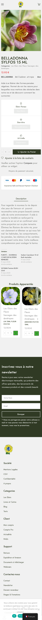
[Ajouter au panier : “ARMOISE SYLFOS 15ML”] (36, 333)
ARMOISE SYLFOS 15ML (31, 323)
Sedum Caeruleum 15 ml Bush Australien (29, 256)
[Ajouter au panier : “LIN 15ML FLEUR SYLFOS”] (15, 333)
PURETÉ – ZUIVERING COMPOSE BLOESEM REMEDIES (9, 257)
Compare (28, 163)
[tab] (21, 198)
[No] (38, 609)
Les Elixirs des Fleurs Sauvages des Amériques (19, 67)
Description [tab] (21, 198)
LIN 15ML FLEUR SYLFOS (10, 322)
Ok (14, 616)
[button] (2, 4)
